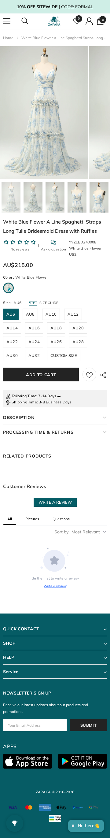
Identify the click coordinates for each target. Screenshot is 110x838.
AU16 (34, 327)
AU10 (51, 314)
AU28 (78, 341)
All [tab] (9, 519)
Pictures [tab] (32, 519)
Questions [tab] (61, 519)
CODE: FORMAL (55, 6)
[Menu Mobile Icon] (6, 21)
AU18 (56, 327)
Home (8, 37)
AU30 (12, 355)
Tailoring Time (24, 396)
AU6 (10, 314)
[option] (44, 112)
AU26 (56, 341)
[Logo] (54, 21)
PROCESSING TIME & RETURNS (38, 432)
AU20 (78, 327)
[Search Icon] (30, 21)
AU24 (34, 341)
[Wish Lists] (89, 374)
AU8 (30, 314)
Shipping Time (24, 402)
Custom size (63, 355)
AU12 (73, 314)
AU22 (12, 341)
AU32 (34, 355)
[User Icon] (89, 21)
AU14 (12, 327)
